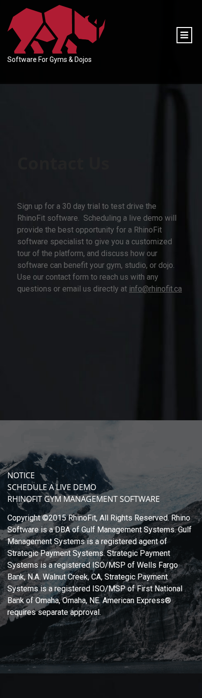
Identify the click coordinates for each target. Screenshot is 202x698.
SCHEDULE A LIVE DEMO (51, 487)
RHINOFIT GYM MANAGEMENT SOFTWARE (83, 499)
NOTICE (21, 475)
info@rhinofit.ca (155, 288)
